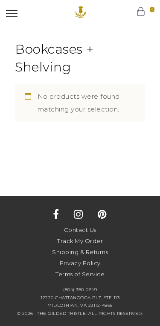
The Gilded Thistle (80, 12)
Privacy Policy (80, 263)
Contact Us (80, 229)
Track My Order (80, 240)
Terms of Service (80, 274)
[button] (11, 13)
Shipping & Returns (80, 252)
